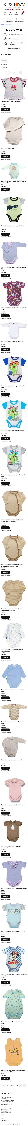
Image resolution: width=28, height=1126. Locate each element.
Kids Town (3, 24)
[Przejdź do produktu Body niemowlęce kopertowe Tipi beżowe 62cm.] (14, 712)
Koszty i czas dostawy (6, 1097)
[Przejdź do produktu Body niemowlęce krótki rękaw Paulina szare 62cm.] (14, 873)
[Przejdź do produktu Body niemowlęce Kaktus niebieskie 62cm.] (14, 414)
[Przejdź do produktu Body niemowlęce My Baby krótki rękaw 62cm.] (14, 1004)
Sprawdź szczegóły (20, 21)
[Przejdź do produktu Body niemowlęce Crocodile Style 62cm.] (14, 210)
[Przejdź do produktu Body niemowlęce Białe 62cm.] (14, 131)
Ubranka (9, 24)
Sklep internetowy (12, 1124)
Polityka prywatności (6, 1111)
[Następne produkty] (20, 1085)
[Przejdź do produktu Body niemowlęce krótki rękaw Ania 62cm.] (14, 788)
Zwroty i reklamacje (6, 1112)
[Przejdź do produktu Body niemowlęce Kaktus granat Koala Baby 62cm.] (14, 370)
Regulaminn (4, 1109)
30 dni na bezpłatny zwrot (7, 1100)
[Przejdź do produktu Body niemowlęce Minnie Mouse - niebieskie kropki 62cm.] (14, 959)
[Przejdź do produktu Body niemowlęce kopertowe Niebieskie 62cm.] (14, 675)
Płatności (3, 1098)
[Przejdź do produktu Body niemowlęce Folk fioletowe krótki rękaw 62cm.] (14, 293)
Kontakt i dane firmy (6, 1108)
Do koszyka (5, 109)
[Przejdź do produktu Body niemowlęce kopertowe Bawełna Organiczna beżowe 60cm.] (14, 503)
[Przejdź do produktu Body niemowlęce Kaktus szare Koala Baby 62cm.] (14, 459)
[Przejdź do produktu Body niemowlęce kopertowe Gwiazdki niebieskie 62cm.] (14, 635)
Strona (11, 72)
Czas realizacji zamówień (7, 1101)
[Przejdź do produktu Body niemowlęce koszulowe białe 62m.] (14, 747)
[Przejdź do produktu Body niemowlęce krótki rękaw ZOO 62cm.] (14, 916)
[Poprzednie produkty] (7, 1085)
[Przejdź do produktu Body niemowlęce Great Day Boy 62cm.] (14, 330)
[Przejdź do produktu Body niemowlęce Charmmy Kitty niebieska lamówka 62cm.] (14, 171)
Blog (2, 1118)
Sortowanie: (4, 64)
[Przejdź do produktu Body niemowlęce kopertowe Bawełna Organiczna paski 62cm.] (14, 593)
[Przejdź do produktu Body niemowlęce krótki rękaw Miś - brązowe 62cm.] (14, 832)
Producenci (4, 1120)
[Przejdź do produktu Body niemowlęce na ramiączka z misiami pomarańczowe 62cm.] (14, 1052)
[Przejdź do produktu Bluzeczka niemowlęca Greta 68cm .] (14, 88)
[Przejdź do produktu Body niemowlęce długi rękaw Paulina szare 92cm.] (14, 253)
